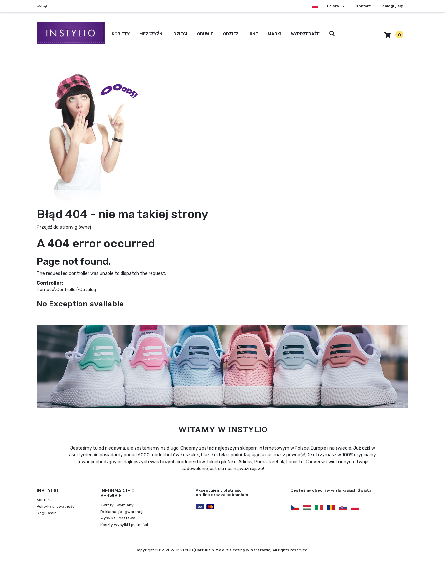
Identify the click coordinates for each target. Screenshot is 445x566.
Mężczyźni (151, 33)
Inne (253, 33)
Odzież (230, 33)
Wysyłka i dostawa (117, 518)
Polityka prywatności (56, 506)
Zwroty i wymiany (117, 505)
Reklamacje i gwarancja (122, 511)
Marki (274, 33)
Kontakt (363, 6)
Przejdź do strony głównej (64, 227)
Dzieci (180, 33)
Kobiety (121, 33)
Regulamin (47, 513)
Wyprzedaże (305, 33)
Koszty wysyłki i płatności (124, 524)
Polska (333, 6)
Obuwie (205, 33)
